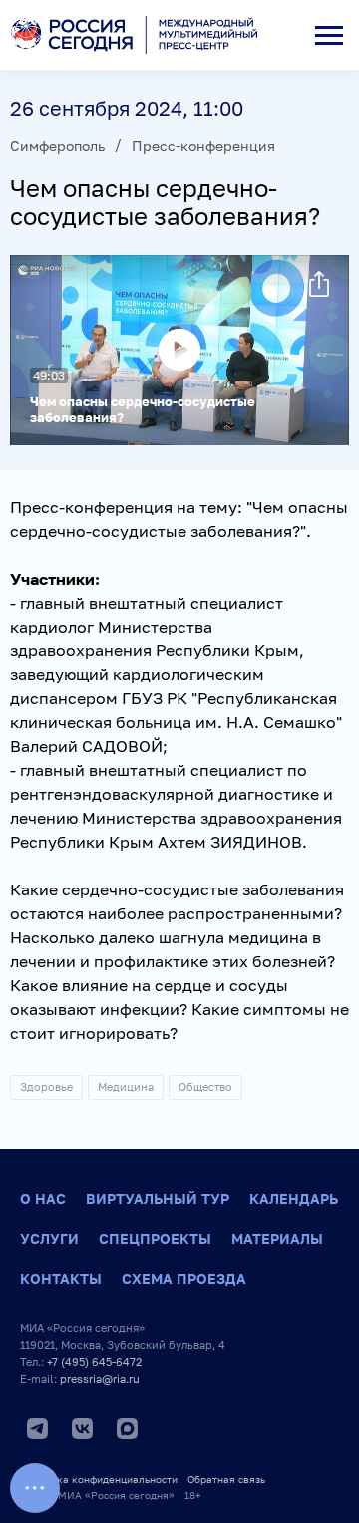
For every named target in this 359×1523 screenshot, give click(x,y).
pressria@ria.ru (100, 1378)
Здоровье (46, 1086)
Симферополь (57, 145)
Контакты (61, 1278)
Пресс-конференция (203, 145)
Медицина (126, 1086)
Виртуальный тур (157, 1198)
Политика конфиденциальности (99, 1479)
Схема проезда (184, 1278)
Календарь (293, 1198)
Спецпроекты (155, 1238)
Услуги (49, 1238)
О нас (43, 1198)
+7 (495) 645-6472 (94, 1361)
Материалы (277, 1238)
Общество (205, 1086)
